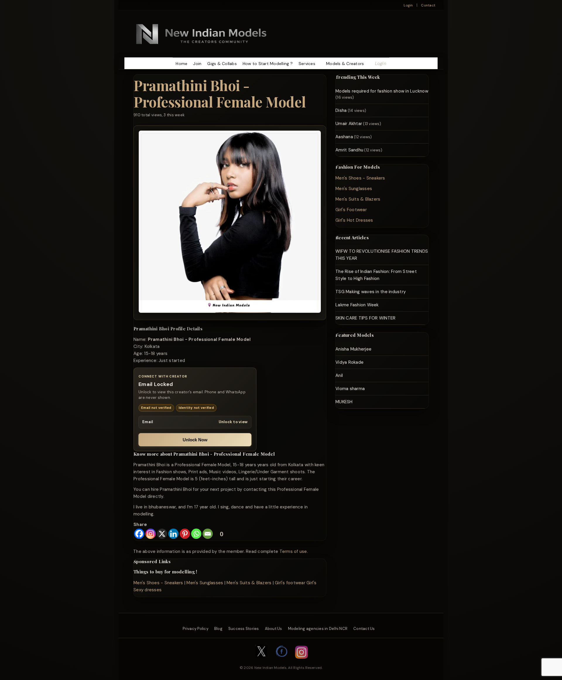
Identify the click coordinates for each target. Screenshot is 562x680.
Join (197, 63)
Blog (218, 628)
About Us (273, 628)
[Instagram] (150, 534)
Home (181, 63)
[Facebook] (139, 534)
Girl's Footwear (351, 210)
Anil (339, 375)
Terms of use (293, 551)
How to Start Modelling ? (268, 63)
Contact (428, 5)
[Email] (208, 534)
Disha (341, 110)
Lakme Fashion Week (357, 305)
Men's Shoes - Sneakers (158, 583)
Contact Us (364, 628)
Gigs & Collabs (222, 63)
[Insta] (301, 661)
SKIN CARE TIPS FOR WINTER (365, 318)
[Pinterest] (185, 534)
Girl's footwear (290, 583)
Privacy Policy (195, 628)
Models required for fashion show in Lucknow (381, 91)
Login (408, 5)
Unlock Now (195, 439)
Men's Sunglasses (204, 583)
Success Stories (243, 628)
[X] (162, 534)
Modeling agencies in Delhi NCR (318, 628)
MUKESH (344, 402)
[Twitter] (261, 661)
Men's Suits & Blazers (249, 583)
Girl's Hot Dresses (354, 220)
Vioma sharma (350, 389)
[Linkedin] (173, 534)
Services (307, 63)
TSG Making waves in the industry (370, 292)
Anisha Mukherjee (353, 349)
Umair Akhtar (348, 124)
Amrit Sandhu (349, 150)
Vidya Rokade (349, 362)
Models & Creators (345, 63)
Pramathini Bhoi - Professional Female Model (219, 93)
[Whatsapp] (196, 534)
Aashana (344, 137)
